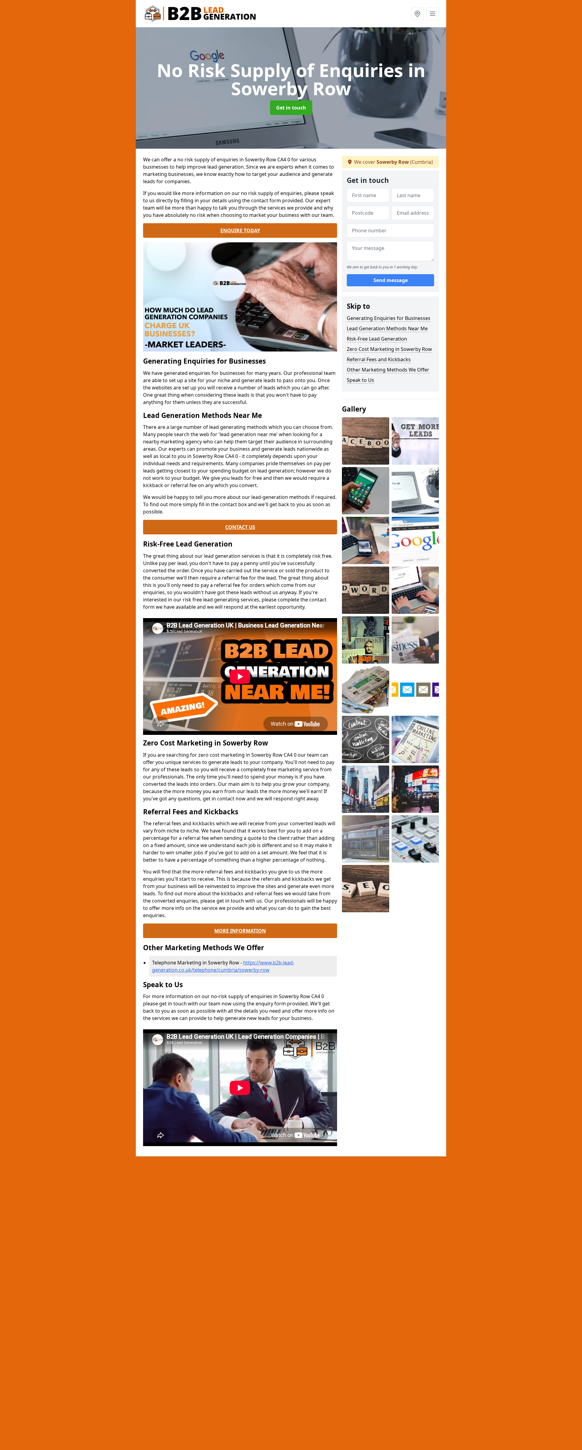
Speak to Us (360, 380)
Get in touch (291, 107)
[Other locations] (417, 13)
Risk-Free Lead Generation (377, 338)
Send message (390, 280)
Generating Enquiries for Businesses (388, 318)
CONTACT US (240, 527)
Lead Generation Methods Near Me (387, 328)
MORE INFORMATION (240, 930)
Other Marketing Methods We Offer (388, 369)
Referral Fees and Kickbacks (379, 359)
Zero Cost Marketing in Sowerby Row (389, 349)
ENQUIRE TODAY (240, 230)
